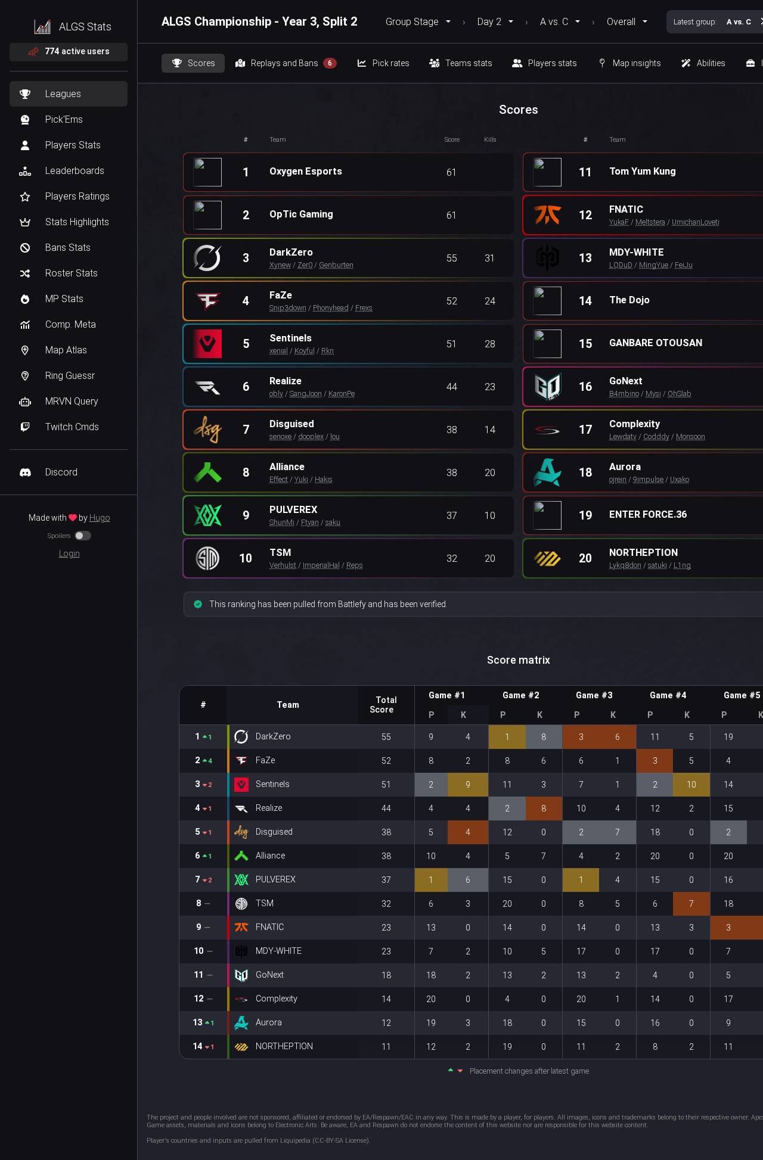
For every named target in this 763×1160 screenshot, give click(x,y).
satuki (657, 565)
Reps (354, 565)
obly (276, 393)
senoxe (280, 436)
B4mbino (624, 393)
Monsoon (690, 436)
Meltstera (650, 221)
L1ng (682, 565)
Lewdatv (623, 436)
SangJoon (306, 393)
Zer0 (304, 264)
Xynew (280, 264)
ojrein (617, 479)
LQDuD (620, 264)
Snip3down (287, 307)
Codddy (656, 436)
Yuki (301, 479)
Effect (278, 479)
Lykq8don (625, 565)
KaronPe (341, 393)
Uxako (679, 479)
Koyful (304, 350)
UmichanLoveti (695, 221)
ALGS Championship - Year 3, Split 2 (259, 21)
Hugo (99, 518)
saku (332, 522)
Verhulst (282, 565)
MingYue (653, 264)
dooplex (311, 436)
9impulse (648, 479)
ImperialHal (321, 565)
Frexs (364, 307)
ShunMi (281, 522)
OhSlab (679, 393)
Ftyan (310, 522)
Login (69, 553)
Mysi (653, 393)
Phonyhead (331, 307)
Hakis (324, 479)
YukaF (619, 221)
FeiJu (684, 264)
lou (335, 436)
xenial (278, 350)
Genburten (336, 264)
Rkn (327, 350)
